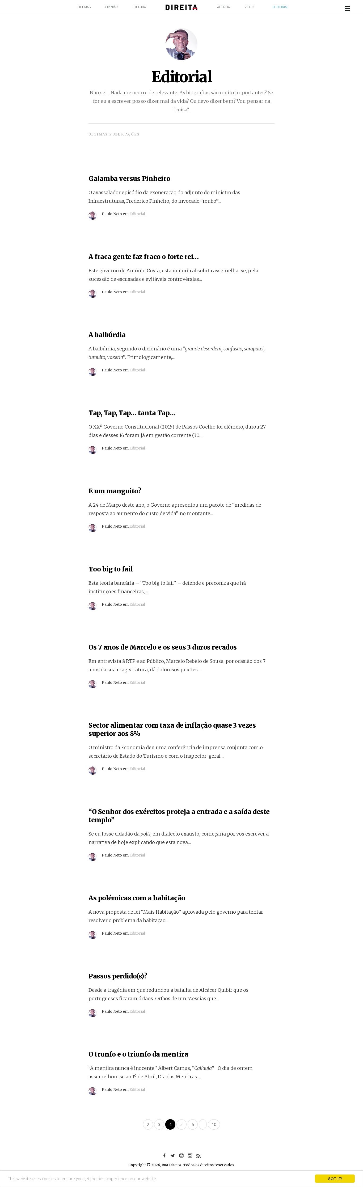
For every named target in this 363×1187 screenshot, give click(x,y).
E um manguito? (114, 491)
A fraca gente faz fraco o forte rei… (143, 257)
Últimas (84, 7)
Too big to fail (110, 569)
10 (214, 1124)
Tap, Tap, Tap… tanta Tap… (131, 413)
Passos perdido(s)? (117, 976)
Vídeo (249, 7)
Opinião (111, 7)
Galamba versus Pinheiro (129, 179)
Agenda (223, 7)
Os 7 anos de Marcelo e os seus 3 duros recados (162, 647)
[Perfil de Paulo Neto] (92, 213)
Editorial (280, 7)
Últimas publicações (114, 134)
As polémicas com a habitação (136, 898)
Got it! (335, 1178)
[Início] (181, 7)
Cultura (139, 7)
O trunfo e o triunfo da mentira (138, 1054)
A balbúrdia (107, 335)
